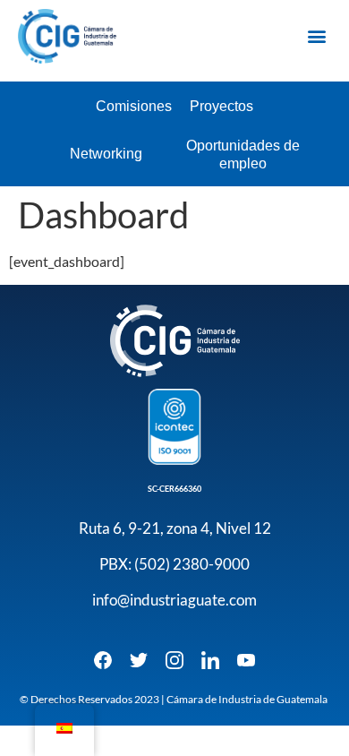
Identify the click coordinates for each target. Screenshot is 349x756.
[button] (316, 36)
